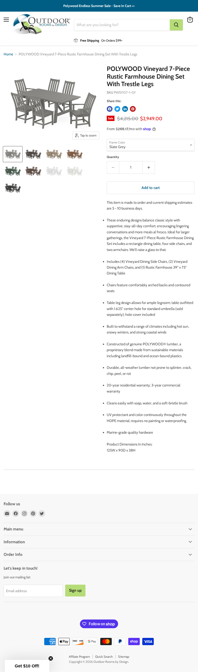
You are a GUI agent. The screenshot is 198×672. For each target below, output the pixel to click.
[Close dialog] (187, 302)
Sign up (52, 385)
